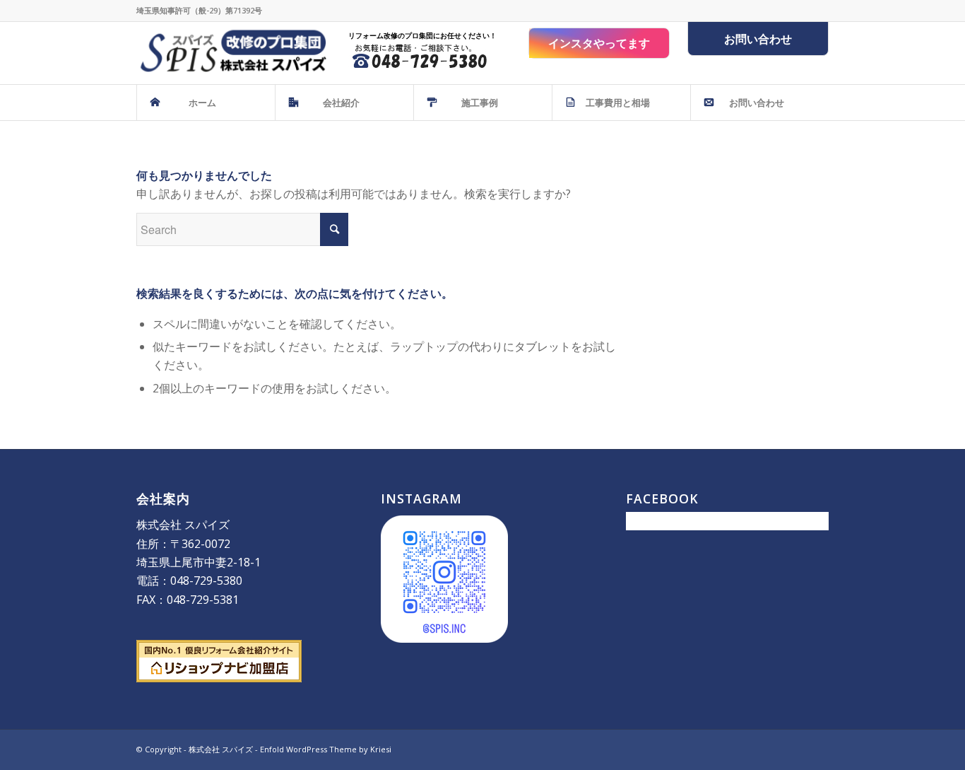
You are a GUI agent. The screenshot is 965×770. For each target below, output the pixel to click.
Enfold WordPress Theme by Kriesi (325, 749)
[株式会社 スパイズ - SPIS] (231, 53)
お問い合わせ (758, 39)
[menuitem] (205, 102)
